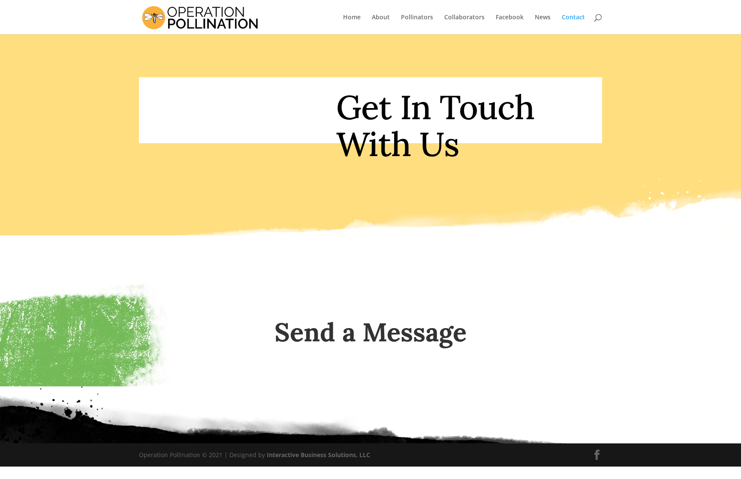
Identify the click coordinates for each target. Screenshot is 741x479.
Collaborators (464, 17)
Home (352, 17)
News (543, 17)
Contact (573, 17)
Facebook (510, 17)
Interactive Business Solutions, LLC (318, 455)
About (381, 17)
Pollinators (417, 17)
